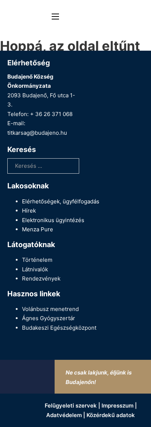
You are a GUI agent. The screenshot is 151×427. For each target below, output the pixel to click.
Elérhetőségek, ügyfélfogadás (60, 201)
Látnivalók (35, 269)
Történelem (37, 259)
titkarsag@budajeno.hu (37, 132)
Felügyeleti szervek (71, 405)
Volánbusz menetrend (50, 308)
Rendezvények (41, 278)
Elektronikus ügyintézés (53, 220)
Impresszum (117, 405)
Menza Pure (37, 229)
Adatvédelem (64, 415)
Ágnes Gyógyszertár (48, 318)
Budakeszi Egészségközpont (59, 327)
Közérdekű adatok (110, 415)
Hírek (29, 210)
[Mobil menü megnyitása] (55, 16)
